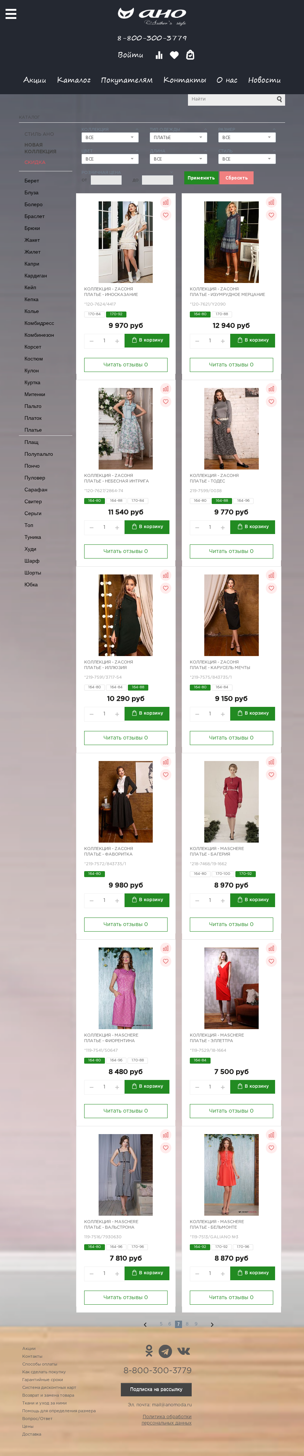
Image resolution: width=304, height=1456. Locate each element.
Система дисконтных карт (49, 1388)
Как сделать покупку (44, 1372)
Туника (32, 537)
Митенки (34, 394)
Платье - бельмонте (213, 1227)
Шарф (32, 561)
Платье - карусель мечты (220, 668)
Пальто (33, 406)
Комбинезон (39, 335)
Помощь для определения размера (59, 1411)
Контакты (184, 79)
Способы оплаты (39, 1364)
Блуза (31, 192)
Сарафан (35, 490)
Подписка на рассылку (156, 1389)
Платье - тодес (207, 481)
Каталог (73, 79)
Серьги (33, 513)
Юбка (31, 584)
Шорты (32, 573)
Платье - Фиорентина (109, 1041)
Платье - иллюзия (105, 668)
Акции (34, 79)
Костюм (33, 359)
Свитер (33, 501)
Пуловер (34, 478)
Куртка (32, 382)
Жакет (32, 240)
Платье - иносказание (111, 295)
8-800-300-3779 (152, 38)
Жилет (32, 252)
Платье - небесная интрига (116, 481)
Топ (28, 525)
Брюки (32, 228)
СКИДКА (35, 163)
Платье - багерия (210, 854)
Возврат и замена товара (48, 1395)
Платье (33, 430)
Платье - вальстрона (109, 1227)
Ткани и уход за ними (44, 1403)
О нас (227, 79)
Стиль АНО (39, 134)
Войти (132, 54)
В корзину (151, 340)
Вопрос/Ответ (37, 1419)
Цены (27, 1427)
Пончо (32, 466)
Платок (33, 418)
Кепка (31, 299)
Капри (31, 264)
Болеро (33, 204)
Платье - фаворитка (108, 854)
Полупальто (38, 454)
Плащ (31, 442)
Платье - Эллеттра (211, 1041)
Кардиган (35, 276)
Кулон (31, 370)
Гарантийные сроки (42, 1380)
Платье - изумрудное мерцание (227, 295)
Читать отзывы (125, 365)
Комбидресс (39, 323)
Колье (31, 311)
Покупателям (127, 79)
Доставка (31, 1434)
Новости (264, 79)
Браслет (34, 216)
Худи (30, 549)
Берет (31, 181)
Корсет (32, 347)
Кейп (30, 287)
